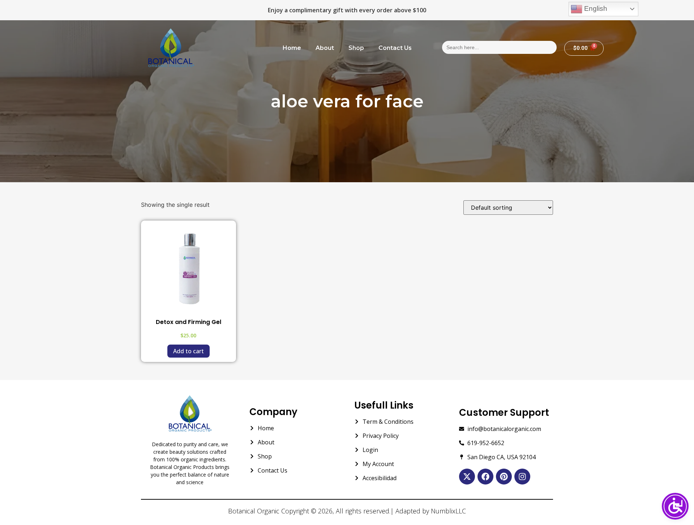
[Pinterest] (504, 477)
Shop (356, 47)
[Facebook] (485, 477)
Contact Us (395, 47)
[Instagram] (522, 477)
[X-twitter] (467, 477)
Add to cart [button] (188, 351)
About (325, 47)
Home (292, 47)
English (594, 8)
